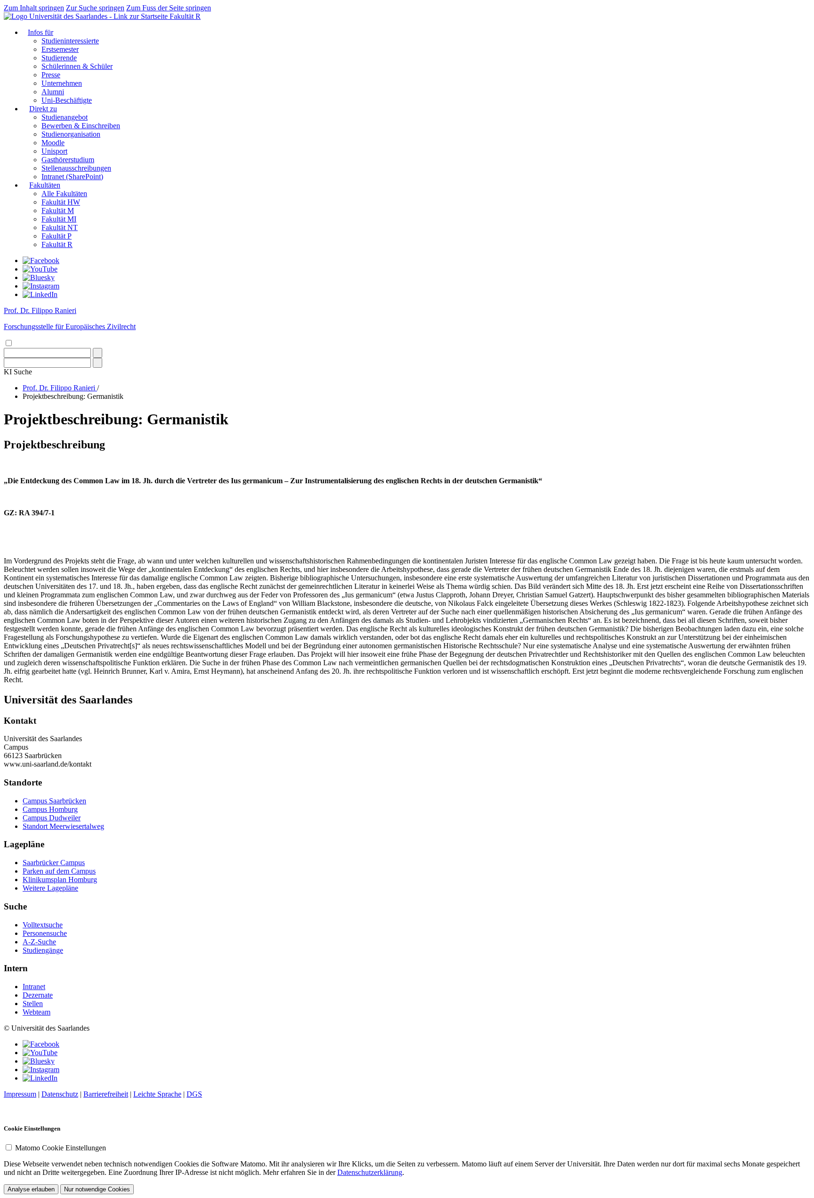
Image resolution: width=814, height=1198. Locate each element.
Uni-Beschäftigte (66, 100)
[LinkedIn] (40, 294)
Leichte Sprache (157, 1094)
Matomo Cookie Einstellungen (60, 1148)
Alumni (52, 92)
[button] (18, 372)
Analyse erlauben (31, 1189)
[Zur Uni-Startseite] (87, 16)
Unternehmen (61, 83)
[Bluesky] (39, 277)
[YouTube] (40, 269)
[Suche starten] (97, 353)
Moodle (53, 143)
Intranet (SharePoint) (72, 177)
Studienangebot (64, 117)
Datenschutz (59, 1094)
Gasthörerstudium (67, 160)
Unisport (54, 151)
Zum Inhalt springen (34, 8)
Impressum (20, 1094)
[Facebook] (41, 260)
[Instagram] (41, 286)
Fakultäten (44, 185)
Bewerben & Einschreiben (80, 126)
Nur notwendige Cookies (97, 1189)
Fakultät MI (58, 219)
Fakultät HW (60, 202)
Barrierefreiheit (105, 1094)
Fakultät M (57, 211)
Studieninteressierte (70, 41)
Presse (50, 75)
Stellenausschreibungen (76, 168)
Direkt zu (43, 109)
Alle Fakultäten (64, 194)
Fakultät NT (59, 227)
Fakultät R (185, 16)
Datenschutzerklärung (369, 1172)
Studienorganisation (70, 134)
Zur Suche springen (95, 8)
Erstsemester (60, 49)
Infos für (40, 32)
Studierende (59, 58)
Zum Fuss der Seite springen (168, 8)
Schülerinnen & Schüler (77, 66)
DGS (194, 1094)
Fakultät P (56, 236)
